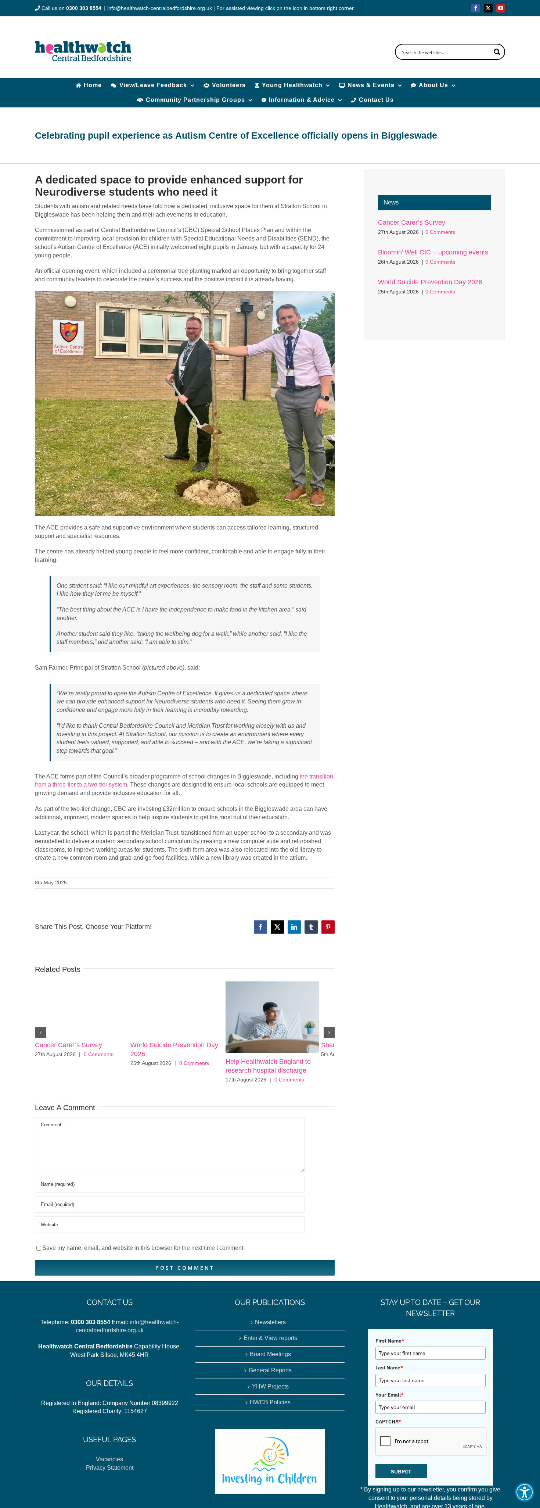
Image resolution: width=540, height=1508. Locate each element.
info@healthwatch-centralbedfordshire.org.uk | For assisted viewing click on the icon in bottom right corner (230, 8)
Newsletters (270, 1326)
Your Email (389, 1398)
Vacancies (109, 1463)
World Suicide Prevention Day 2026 (430, 282)
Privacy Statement (109, 1471)
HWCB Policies (270, 1406)
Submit (401, 1475)
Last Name (389, 1371)
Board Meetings (270, 1358)
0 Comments (99, 1054)
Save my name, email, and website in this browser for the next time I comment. (143, 1251)
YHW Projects (270, 1390)
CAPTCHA (388, 1425)
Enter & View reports (270, 1341)
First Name (389, 1344)
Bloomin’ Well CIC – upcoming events (433, 252)
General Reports (270, 1374)
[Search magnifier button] (497, 52)
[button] (524, 1492)
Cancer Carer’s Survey (68, 1045)
